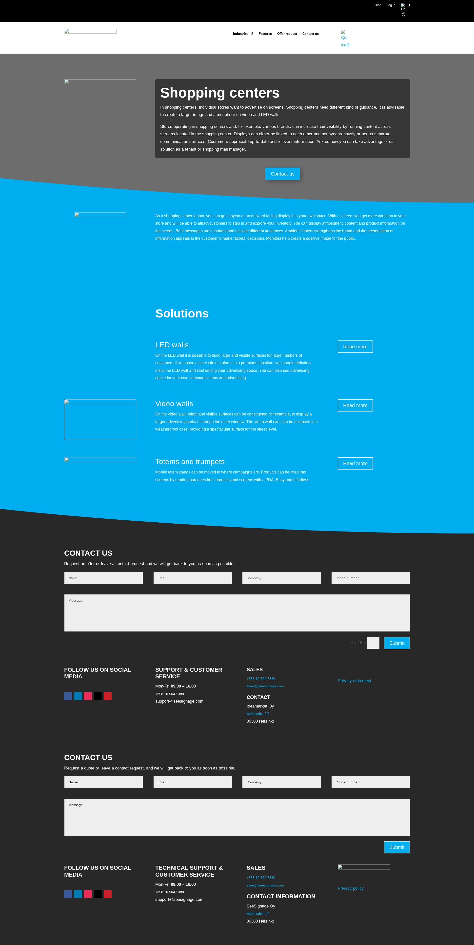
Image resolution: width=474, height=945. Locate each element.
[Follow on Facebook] (68, 696)
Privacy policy (351, 888)
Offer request (287, 34)
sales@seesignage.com (265, 686)
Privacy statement (354, 680)
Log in (391, 5)
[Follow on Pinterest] (108, 696)
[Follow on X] (98, 696)
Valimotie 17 (258, 713)
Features (265, 34)
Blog (378, 5)
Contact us (310, 34)
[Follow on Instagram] (88, 696)
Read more (355, 346)
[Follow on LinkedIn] (78, 696)
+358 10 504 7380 (261, 679)
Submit (397, 643)
